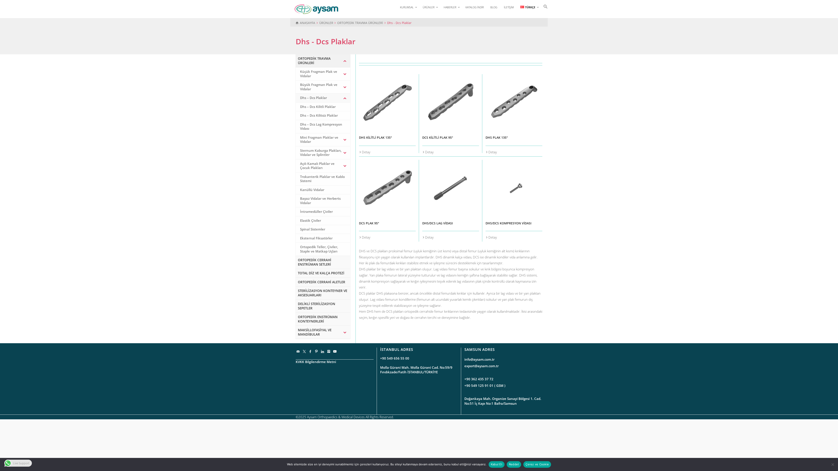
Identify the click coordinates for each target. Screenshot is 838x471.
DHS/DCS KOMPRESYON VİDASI (508, 223)
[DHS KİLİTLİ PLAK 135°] (387, 102)
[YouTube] (335, 351)
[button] (544, 6)
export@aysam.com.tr (481, 366)
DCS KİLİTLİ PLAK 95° (437, 137)
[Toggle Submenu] (344, 60)
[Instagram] (328, 351)
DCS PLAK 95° (369, 223)
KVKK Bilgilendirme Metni (316, 362)
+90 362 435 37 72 (478, 379)
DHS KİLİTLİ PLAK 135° (375, 137)
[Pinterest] (316, 351)
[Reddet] (832, 464)
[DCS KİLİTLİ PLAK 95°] (450, 102)
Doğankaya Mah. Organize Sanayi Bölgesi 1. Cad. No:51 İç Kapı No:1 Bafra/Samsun (502, 400)
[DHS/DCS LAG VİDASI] (450, 188)
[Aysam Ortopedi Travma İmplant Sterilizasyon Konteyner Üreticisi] (316, 9)
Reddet (514, 464)
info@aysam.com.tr (479, 359)
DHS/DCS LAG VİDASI (437, 223)
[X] (304, 351)
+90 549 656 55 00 (394, 358)
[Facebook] (310, 351)
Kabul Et (496, 464)
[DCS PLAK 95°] (387, 188)
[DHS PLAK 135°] (514, 102)
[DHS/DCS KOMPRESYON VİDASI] (514, 188)
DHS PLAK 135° (497, 137)
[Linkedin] (322, 351)
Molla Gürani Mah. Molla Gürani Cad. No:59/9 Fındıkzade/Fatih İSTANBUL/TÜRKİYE (416, 369)
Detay (366, 152)
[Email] (298, 351)
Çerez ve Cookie (537, 464)
